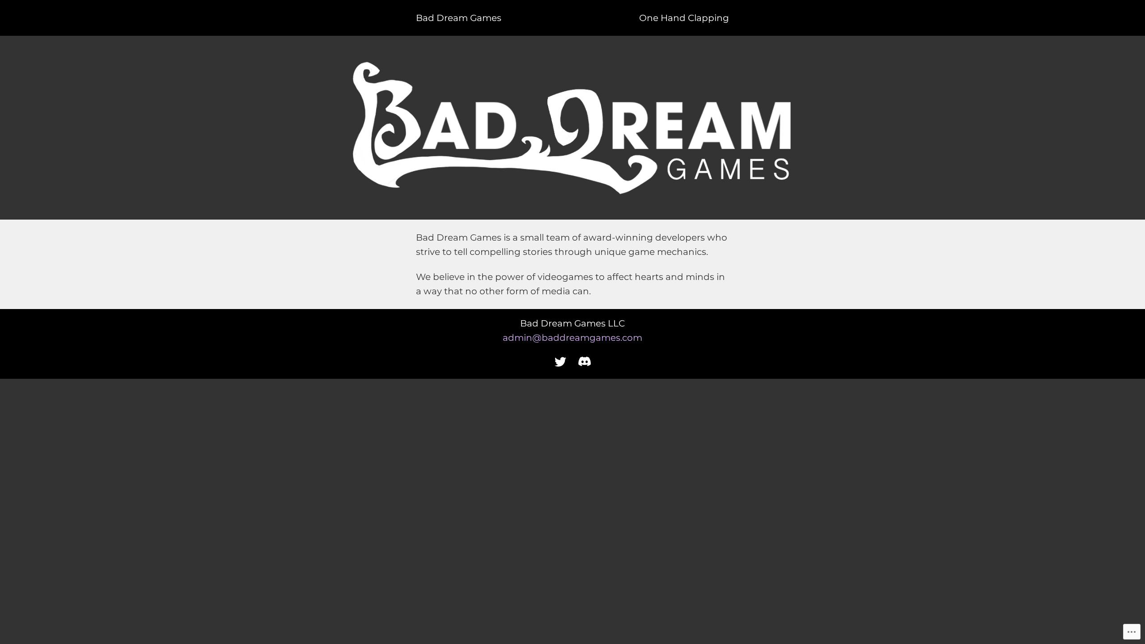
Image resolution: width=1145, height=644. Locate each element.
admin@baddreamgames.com (572, 337)
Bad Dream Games (458, 18)
